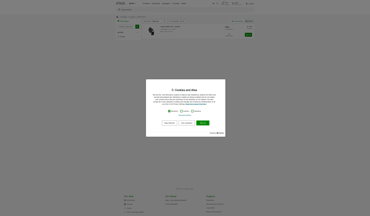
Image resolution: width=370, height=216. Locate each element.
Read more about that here (196, 104)
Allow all (203, 123)
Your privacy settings (185, 115)
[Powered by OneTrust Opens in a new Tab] (217, 133)
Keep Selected (169, 123)
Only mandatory (186, 123)
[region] (185, 108)
